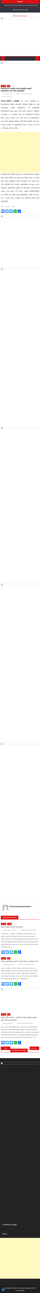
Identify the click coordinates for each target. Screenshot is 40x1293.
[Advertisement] (20, 40)
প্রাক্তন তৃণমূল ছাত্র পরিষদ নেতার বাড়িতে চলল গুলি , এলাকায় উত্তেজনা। (7, 1048)
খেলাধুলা (9, 924)
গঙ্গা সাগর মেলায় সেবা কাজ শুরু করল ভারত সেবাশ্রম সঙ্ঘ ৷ (35, 1048)
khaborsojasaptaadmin (24, 94)
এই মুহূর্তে (3, 86)
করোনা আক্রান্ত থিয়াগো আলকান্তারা (12, 927)
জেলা (9, 86)
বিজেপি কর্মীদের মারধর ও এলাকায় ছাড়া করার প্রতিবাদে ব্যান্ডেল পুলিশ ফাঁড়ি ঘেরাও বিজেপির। (19, 1018)
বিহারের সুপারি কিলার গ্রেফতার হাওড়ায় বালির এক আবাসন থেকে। (19, 961)
